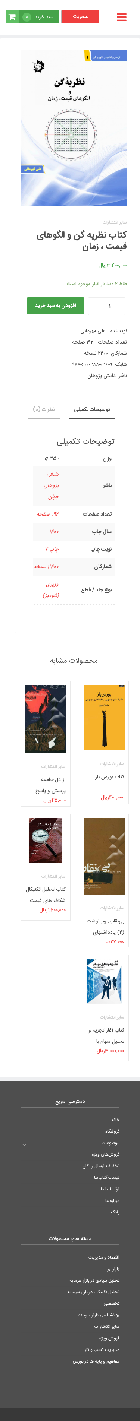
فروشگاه (112, 1131)
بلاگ (115, 1212)
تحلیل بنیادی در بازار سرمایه (94, 1280)
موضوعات (110, 1143)
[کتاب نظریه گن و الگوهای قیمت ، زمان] (74, 128)
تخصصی (111, 1303)
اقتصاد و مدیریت (103, 1257)
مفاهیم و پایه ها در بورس (96, 1361)
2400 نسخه (46, 567)
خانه (115, 1120)
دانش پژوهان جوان (51, 485)
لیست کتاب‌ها (106, 1177)
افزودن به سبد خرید (55, 305)
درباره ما (112, 1201)
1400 (54, 532)
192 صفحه (48, 514)
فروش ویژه (109, 1338)
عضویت (80, 16)
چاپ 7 (51, 549)
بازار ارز (113, 1269)
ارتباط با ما (110, 1189)
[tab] (92, 410)
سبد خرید (40, 17)
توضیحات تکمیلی (92, 409)
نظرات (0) (44, 409)
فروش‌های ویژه (105, 1154)
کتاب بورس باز (109, 777)
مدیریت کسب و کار (102, 1350)
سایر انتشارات (106, 1326)
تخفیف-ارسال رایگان (101, 1166)
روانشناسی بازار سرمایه (98, 1315)
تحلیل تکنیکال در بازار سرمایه (93, 1292)
